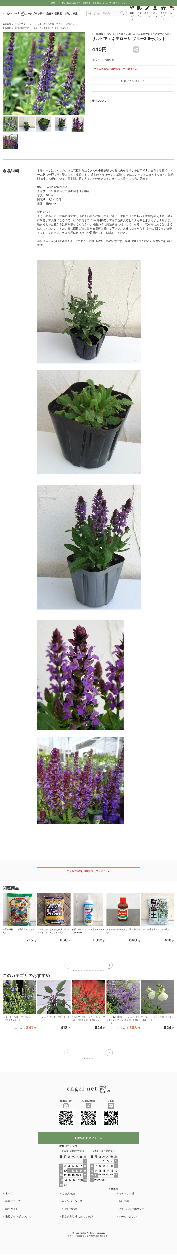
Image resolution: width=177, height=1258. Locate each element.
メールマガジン (128, 1216)
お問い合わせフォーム (88, 1138)
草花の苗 (7, 24)
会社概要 (124, 1201)
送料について (99, 100)
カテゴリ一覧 (126, 1193)
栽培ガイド (11, 1208)
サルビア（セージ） (24, 24)
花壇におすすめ (22, 28)
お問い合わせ (69, 1208)
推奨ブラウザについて (18, 1216)
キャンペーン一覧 (72, 1201)
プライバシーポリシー (132, 1208)
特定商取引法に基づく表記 (77, 1216)
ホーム (9, 1193)
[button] (109, 965)
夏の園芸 (7, 28)
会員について (13, 1201)
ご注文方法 (68, 1193)
